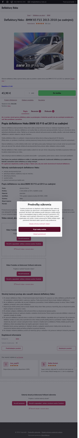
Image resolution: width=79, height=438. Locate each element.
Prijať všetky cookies (39, 229)
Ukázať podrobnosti (39, 234)
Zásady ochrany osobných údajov (39, 224)
